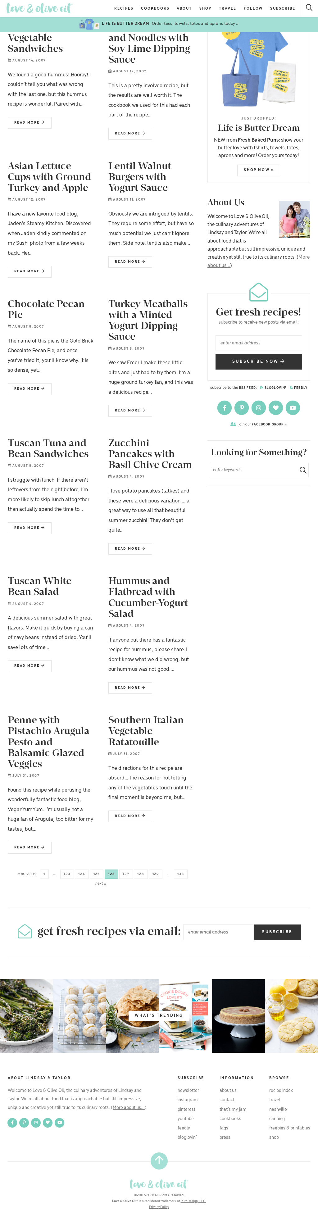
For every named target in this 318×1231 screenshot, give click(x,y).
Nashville (278, 1109)
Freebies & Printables (289, 1128)
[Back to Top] (159, 1161)
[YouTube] (293, 408)
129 (155, 874)
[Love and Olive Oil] (39, 8)
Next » (101, 883)
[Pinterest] (242, 408)
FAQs (224, 1128)
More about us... (129, 1107)
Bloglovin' (275, 388)
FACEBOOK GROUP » (262, 424)
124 (81, 874)
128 (140, 874)
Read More (24, 124)
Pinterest (186, 1109)
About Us (228, 1090)
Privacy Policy (159, 1207)
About (184, 9)
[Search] (309, 8)
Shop (205, 9)
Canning (277, 1118)
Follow (253, 9)
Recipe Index (281, 1090)
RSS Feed (247, 388)
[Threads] (276, 408)
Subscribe (282, 9)
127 (126, 874)
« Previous (26, 874)
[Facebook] (225, 408)
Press (225, 1137)
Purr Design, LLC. (193, 1201)
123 (67, 874)
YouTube (186, 1118)
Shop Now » (259, 170)
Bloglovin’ (187, 1137)
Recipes (124, 9)
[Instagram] (259, 408)
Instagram (188, 1099)
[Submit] (300, 470)
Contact (227, 1099)
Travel (227, 9)
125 (96, 874)
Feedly (300, 388)
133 (180, 874)
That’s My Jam (233, 1109)
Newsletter (188, 1090)
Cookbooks (155, 9)
